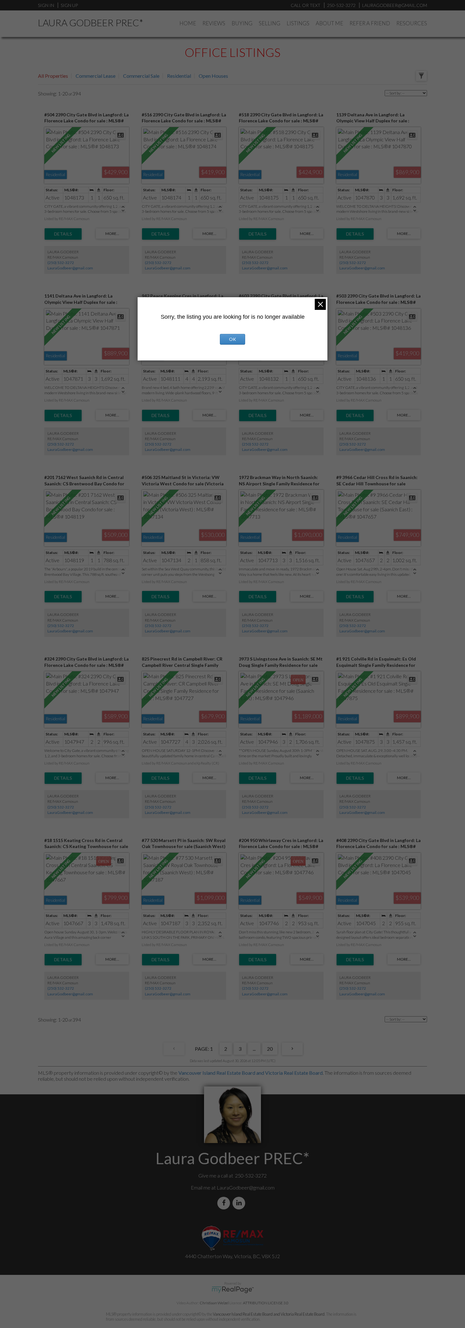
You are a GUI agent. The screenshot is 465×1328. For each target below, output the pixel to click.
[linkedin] (240, 1203)
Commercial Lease (95, 76)
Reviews (213, 23)
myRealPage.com (232, 1289)
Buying (242, 23)
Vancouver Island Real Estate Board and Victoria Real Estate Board (250, 1073)
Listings (298, 23)
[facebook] (224, 1203)
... (254, 1049)
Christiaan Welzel (214, 1302)
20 (270, 1049)
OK (232, 339)
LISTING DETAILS (63, 234)
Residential (179, 76)
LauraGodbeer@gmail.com (70, 268)
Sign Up (69, 5)
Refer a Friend (370, 23)
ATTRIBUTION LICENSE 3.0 (265, 1302)
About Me (329, 23)
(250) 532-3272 (60, 262)
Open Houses (213, 76)
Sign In (46, 5)
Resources (411, 23)
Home (187, 23)
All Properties (53, 76)
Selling (269, 23)
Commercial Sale (141, 76)
